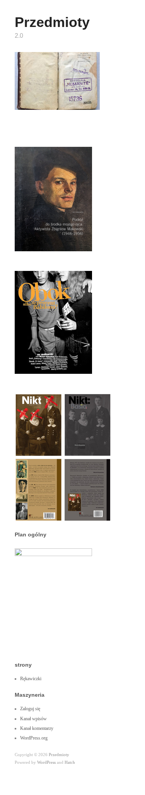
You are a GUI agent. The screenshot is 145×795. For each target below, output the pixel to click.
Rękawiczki (30, 678)
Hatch (70, 762)
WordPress (46, 762)
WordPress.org (34, 738)
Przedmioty (52, 22)
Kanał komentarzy (36, 728)
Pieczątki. (83, 102)
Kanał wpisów (33, 718)
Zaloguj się (30, 708)
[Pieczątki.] (57, 80)
